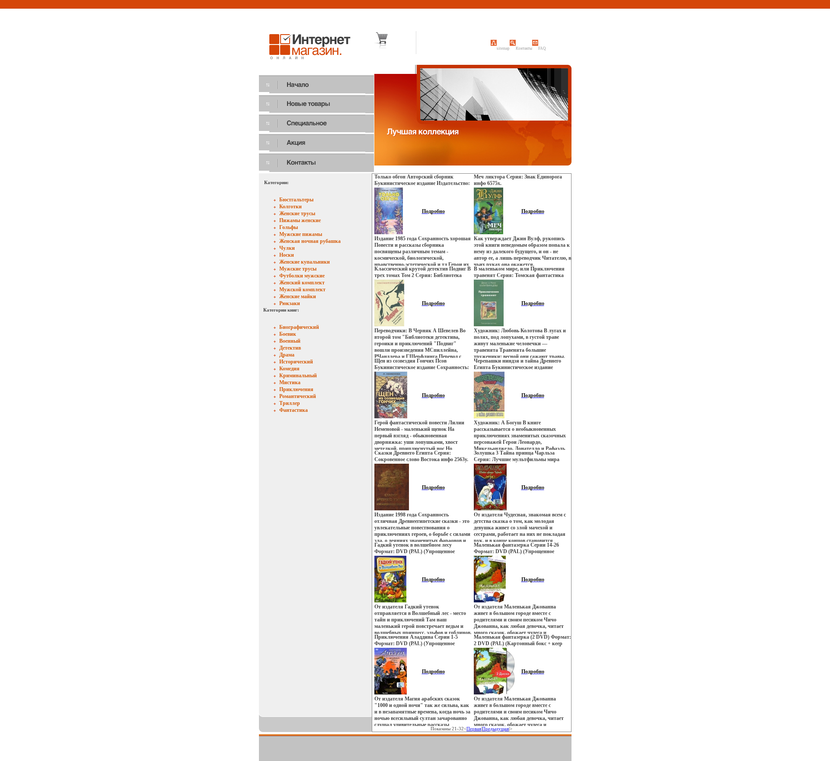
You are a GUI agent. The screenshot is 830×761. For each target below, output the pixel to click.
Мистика (289, 382)
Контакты (524, 48)
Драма (286, 355)
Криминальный (298, 376)
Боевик (287, 334)
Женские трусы (297, 213)
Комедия (289, 369)
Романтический (297, 396)
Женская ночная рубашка (310, 241)
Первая (473, 728)
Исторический (296, 362)
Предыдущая (495, 728)
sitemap (503, 48)
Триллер (289, 403)
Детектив (290, 348)
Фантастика (293, 410)
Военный (289, 341)
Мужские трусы (297, 269)
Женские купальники (304, 262)
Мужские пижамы (300, 234)
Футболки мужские (302, 276)
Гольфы (288, 227)
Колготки (290, 207)
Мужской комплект (302, 290)
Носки (286, 255)
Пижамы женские (300, 220)
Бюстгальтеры (296, 200)
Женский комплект (302, 283)
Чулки (287, 248)
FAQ (542, 48)
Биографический (299, 327)
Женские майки (297, 296)
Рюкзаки (289, 303)
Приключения (296, 389)
